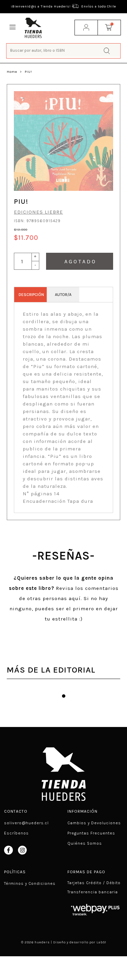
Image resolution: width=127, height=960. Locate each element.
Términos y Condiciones (30, 883)
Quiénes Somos (84, 843)
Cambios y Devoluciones (94, 823)
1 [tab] (63, 696)
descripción (31, 294)
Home (12, 72)
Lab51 (101, 942)
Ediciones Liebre (38, 212)
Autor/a (63, 294)
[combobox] (64, 50)
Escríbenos (16, 833)
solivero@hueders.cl (26, 823)
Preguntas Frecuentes (91, 833)
